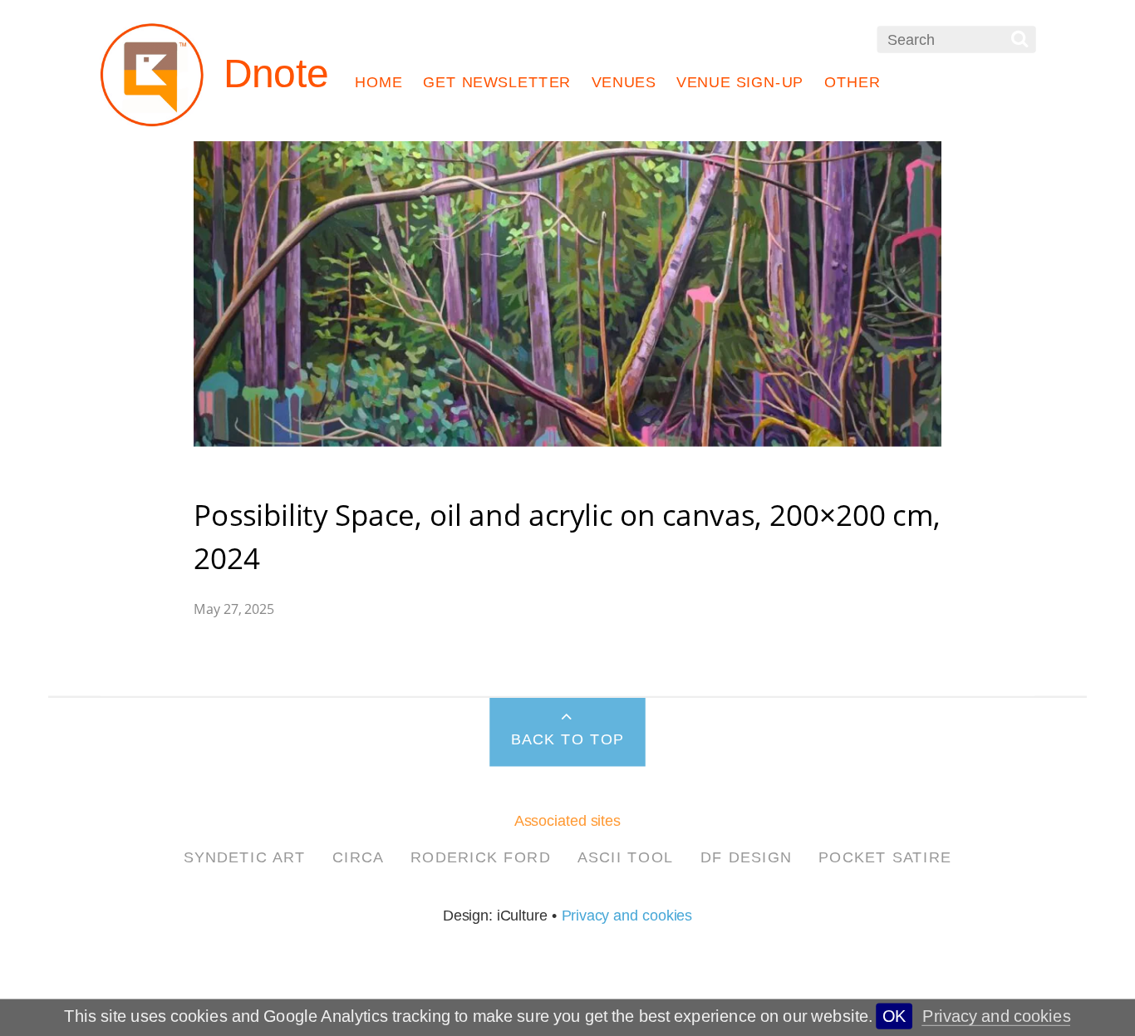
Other (852, 82)
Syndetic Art (245, 856)
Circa (358, 856)
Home (379, 82)
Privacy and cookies (996, 1015)
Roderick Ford (480, 856)
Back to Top (568, 739)
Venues (624, 82)
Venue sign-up (739, 82)
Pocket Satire (884, 856)
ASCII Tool (625, 856)
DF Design (746, 856)
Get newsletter (497, 82)
